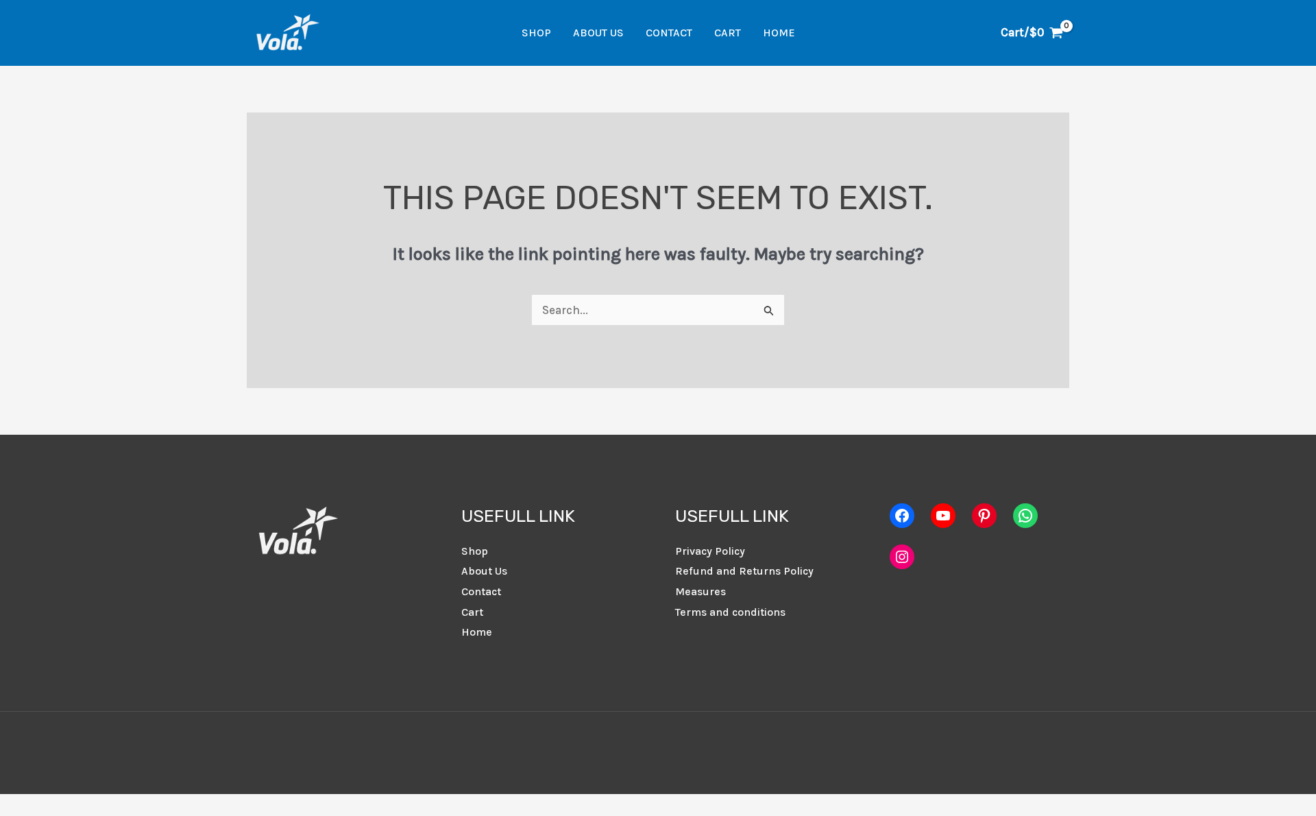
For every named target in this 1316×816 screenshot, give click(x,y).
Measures (700, 591)
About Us (598, 32)
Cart (727, 32)
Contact (669, 32)
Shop (536, 32)
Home (779, 32)
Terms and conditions (730, 612)
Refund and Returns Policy (744, 570)
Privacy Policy (710, 550)
